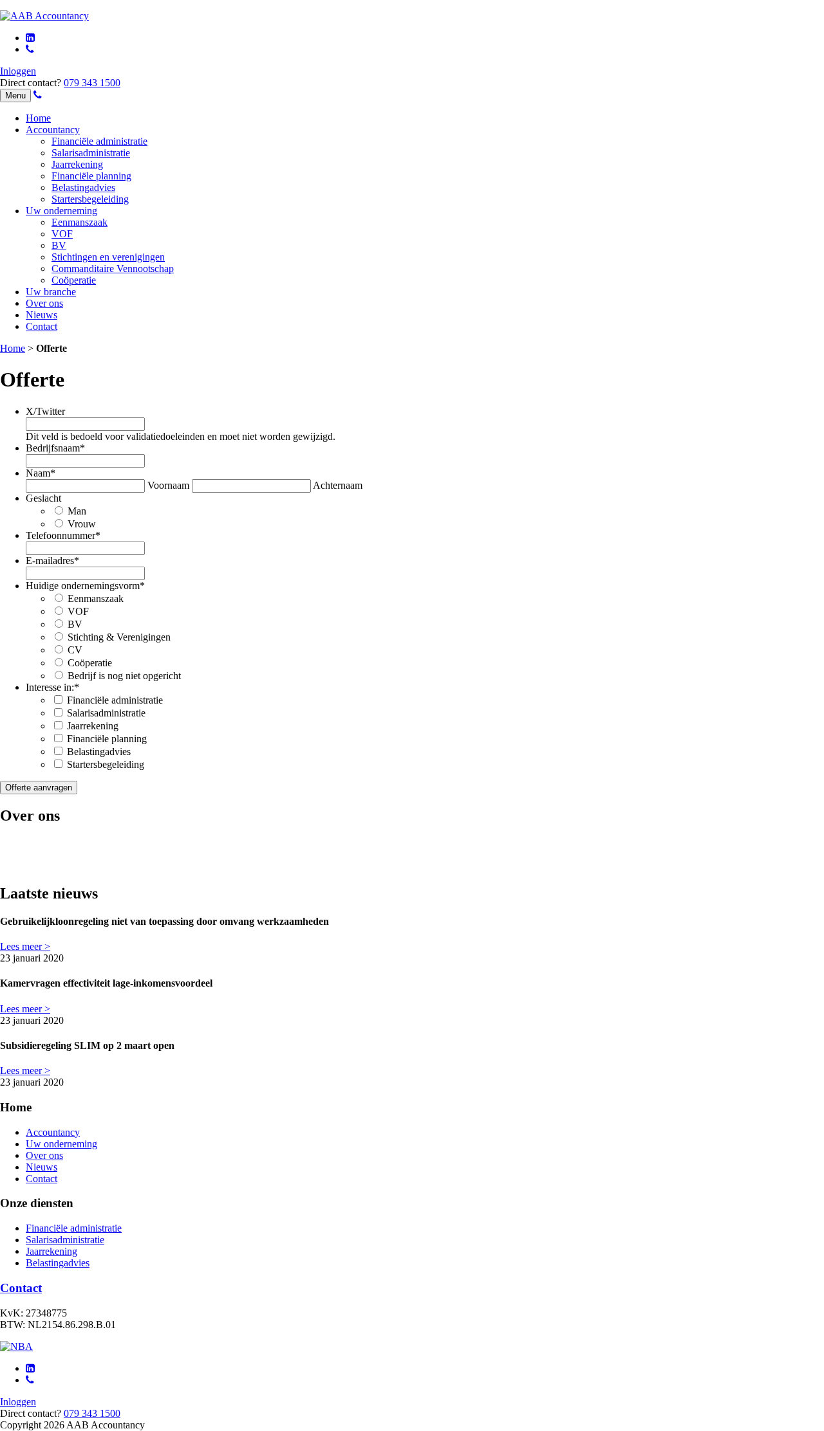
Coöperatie (74, 280)
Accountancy (53, 129)
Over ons (44, 303)
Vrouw (82, 523)
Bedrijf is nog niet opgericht (124, 675)
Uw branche (51, 291)
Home (38, 118)
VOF (62, 233)
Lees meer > (25, 946)
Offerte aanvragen (38, 787)
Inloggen (18, 71)
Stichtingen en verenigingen (108, 256)
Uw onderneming (61, 210)
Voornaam (168, 485)
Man (77, 511)
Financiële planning (91, 175)
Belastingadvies (83, 187)
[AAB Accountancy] (44, 15)
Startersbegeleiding (90, 199)
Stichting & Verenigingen (119, 637)
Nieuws (41, 314)
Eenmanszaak (80, 222)
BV (59, 245)
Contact (41, 326)
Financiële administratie (99, 141)
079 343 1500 (92, 82)
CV (75, 649)
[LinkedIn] (30, 37)
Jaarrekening (77, 164)
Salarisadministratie (91, 152)
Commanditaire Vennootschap (113, 268)
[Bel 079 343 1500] (30, 49)
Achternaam (337, 485)
